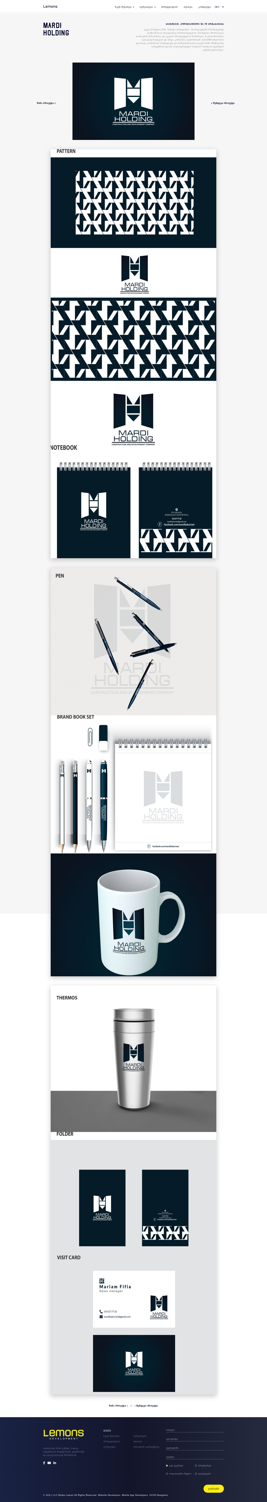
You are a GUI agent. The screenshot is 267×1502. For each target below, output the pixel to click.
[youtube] (49, 1463)
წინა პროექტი (118, 1405)
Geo (217, 7)
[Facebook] (44, 1463)
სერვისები (146, 7)
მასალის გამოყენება (147, 1447)
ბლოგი (188, 7)
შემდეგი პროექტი (147, 1405)
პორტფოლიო (169, 7)
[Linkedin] (55, 1463)
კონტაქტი (204, 7)
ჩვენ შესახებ (123, 7)
